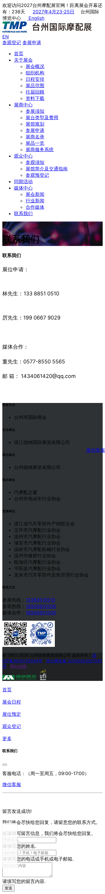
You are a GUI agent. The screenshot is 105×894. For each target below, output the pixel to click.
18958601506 (41, 606)
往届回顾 (35, 92)
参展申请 (35, 130)
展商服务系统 (40, 149)
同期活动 (23, 181)
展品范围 (35, 85)
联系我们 (23, 213)
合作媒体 (35, 207)
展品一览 (35, 143)
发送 (8, 888)
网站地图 (18, 666)
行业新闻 (35, 201)
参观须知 (35, 162)
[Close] (4, 764)
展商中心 (23, 105)
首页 (18, 53)
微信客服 (95, 450)
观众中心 (23, 156)
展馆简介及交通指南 (47, 169)
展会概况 (35, 66)
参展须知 (35, 111)
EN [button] (5, 37)
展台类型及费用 (42, 117)
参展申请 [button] (31, 42)
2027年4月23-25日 (53, 12)
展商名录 (35, 137)
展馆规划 (35, 124)
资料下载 (35, 98)
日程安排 (35, 79)
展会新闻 (35, 194)
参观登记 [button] (11, 42)
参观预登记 (37, 175)
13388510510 (40, 600)
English (35, 18)
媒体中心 (23, 188)
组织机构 (35, 73)
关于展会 (23, 60)
